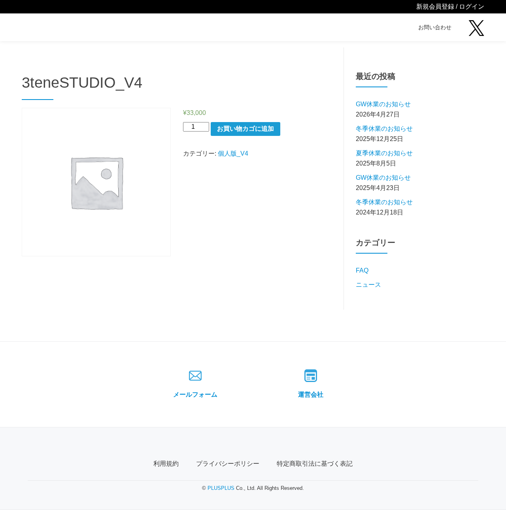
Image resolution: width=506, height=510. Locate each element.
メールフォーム (195, 394)
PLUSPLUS (221, 488)
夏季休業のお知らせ (384, 153)
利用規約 (166, 463)
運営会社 (310, 394)
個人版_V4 (233, 153)
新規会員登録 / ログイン (450, 6)
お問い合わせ (434, 27)
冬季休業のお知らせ (384, 128)
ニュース (368, 284)
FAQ (362, 270)
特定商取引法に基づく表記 (315, 463)
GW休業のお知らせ (383, 104)
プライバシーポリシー (227, 463)
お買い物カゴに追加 (245, 128)
